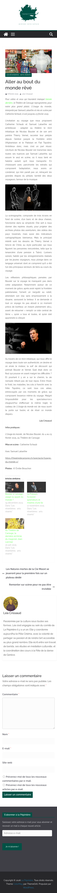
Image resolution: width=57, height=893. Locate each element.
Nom (5, 734)
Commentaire (10, 694)
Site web (7, 762)
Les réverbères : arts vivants (18, 75)
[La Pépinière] (5, 34)
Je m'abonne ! (12, 846)
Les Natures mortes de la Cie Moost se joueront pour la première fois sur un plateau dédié (27, 573)
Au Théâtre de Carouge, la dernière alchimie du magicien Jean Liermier (13, 536)
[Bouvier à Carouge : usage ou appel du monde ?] (14, 487)
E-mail (6, 748)
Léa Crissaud (27, 94)
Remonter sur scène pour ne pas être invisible (30, 586)
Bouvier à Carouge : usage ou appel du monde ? (14, 497)
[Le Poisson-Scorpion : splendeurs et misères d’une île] (36, 487)
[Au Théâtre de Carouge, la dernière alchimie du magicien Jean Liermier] (14, 523)
